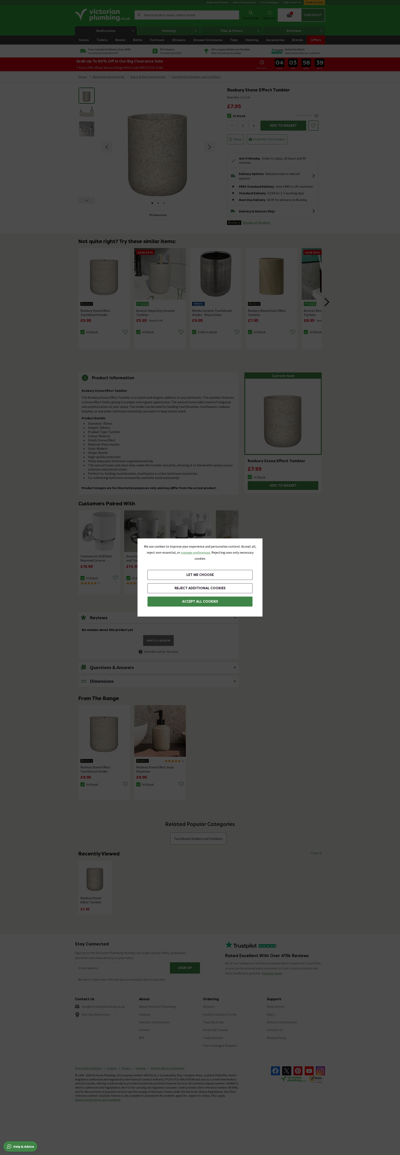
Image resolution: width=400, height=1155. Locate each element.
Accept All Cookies (200, 601)
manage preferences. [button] (196, 552)
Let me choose (200, 575)
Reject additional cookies (200, 588)
